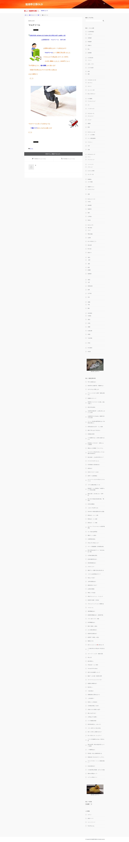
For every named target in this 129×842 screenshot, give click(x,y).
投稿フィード (90, 818)
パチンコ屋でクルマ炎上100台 (94, 728)
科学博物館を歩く (91, 622)
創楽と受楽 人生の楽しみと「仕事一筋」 (96, 494)
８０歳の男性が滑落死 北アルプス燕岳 (96, 769)
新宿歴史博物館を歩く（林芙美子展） (96, 615)
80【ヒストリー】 (91, 199)
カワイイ (90, 86)
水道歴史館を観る (91, 539)
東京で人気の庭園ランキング (94, 672)
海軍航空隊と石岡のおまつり (94, 694)
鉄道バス (90, 252)
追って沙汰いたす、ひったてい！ (95, 735)
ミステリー (90, 34)
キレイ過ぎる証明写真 (92, 531)
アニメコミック (91, 159)
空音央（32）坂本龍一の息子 (94, 709)
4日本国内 (90, 313)
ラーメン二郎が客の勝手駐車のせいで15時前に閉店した (96, 422)
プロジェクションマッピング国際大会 (96, 603)
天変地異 (90, 37)
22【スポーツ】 (91, 113)
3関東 (89, 302)
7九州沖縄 (90, 338)
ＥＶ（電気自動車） (92, 138)
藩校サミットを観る (92, 535)
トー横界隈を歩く (91, 749)
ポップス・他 (90, 174)
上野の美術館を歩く (92, 581)
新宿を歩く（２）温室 (92, 519)
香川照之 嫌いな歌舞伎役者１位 (95, 753)
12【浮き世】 (91, 57)
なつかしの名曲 (91, 170)
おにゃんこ (90, 82)
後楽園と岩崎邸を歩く (92, 683)
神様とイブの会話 (91, 592)
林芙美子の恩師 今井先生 (93, 600)
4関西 (89, 326)
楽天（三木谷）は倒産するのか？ (95, 731)
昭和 (89, 212)
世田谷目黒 (90, 286)
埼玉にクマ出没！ (91, 577)
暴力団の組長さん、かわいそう (94, 724)
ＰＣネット (90, 142)
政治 (89, 71)
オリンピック (90, 116)
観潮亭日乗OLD (34, 4)
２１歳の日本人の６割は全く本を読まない (96, 649)
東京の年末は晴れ (91, 407)
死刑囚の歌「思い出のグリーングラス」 (96, 757)
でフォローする (40, 158)
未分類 (89, 351)
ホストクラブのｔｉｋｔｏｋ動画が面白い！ (96, 761)
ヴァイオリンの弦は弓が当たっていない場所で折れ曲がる (96, 452)
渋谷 (89, 297)
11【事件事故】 (91, 31)
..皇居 (89, 259)
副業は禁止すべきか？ (92, 585)
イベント (90, 60)
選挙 (89, 74)
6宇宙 (89, 343)
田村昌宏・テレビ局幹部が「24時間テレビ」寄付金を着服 (96, 489)
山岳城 (89, 237)
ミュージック (90, 164)
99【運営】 (90, 347)
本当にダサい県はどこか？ (93, 542)
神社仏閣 (90, 245)
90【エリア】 (91, 225)
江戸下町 (90, 293)
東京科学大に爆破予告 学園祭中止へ (96, 385)
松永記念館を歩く (91, 766)
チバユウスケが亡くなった (93, 460)
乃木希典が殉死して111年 (93, 705)
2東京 (89, 279)
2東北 (89, 319)
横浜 (89, 308)
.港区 (89, 263)
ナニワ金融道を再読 (92, 720)
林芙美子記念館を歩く (92, 633)
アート (31, 148)
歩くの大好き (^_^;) (92, 241)
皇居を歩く (90, 468)
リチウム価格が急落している (94, 484)
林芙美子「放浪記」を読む (93, 637)
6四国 (89, 334)
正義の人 (90, 45)
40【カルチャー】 (91, 154)
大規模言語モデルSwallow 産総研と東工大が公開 (96, 417)
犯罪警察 (90, 52)
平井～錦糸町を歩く (92, 381)
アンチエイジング (91, 101)
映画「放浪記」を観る (92, 626)
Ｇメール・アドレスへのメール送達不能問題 (96, 527)
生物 (89, 149)
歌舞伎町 (90, 273)
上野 (89, 282)
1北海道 (89, 315)
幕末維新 (90, 205)
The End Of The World (92, 668)
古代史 (89, 201)
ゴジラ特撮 (90, 181)
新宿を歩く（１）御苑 (92, 522)
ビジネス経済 (90, 67)
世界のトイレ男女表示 (92, 702)
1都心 (89, 257)
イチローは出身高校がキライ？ (94, 574)
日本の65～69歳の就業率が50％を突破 (96, 511)
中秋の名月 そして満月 (93, 664)
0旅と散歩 (90, 227)
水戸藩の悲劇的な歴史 (92, 555)
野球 (89, 127)
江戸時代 (90, 216)
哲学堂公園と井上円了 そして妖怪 (95, 426)
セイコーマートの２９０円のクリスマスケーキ (96, 480)
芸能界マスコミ (91, 186)
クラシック (90, 167)
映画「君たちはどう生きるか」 (94, 430)
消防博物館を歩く (91, 611)
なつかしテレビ (91, 189)
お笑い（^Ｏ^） (91, 64)
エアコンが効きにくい (92, 777)
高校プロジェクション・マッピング (95, 596)
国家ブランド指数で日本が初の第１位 (96, 570)
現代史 (89, 220)
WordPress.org (91, 825)
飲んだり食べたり (91, 93)
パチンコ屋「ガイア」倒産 (93, 618)
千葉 (89, 304)
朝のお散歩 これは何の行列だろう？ (96, 457)
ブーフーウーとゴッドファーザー (95, 679)
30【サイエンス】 (91, 132)
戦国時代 (90, 209)
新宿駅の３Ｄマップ (92, 398)
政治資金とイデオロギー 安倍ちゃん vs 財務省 (96, 443)
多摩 (89, 289)
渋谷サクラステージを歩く (93, 472)
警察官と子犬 (90, 641)
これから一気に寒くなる (93, 507)
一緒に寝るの (90, 690)
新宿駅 (89, 270)
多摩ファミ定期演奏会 (92, 475)
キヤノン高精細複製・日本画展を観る (96, 546)
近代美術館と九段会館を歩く (94, 464)
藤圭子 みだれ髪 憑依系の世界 (95, 676)
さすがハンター (91, 566)
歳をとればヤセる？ (92, 713)
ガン (89, 104)
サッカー (90, 119)
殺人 (89, 49)
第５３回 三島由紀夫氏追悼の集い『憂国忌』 (96, 499)
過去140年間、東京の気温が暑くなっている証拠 (96, 745)
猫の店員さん (90, 661)
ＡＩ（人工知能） (91, 134)
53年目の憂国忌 (91, 504)
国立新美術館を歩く (92, 562)
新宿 (89, 267)
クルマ (89, 230)
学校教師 (90, 41)
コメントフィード (91, 822)
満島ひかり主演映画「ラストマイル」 (96, 448)
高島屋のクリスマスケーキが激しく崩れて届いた (96, 402)
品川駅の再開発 (91, 588)
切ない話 (90, 657)
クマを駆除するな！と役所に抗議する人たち (96, 438)
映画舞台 (90, 179)
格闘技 (89, 123)
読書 (89, 194)
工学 (89, 145)
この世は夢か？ (91, 698)
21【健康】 (90, 98)
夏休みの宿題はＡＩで (92, 773)
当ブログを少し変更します (93, 389)
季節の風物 (90, 234)
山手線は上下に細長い (92, 716)
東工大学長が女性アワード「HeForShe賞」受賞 (96, 551)
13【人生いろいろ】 (92, 80)
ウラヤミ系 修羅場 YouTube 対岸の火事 (96, 740)
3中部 (89, 323)
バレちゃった (90, 607)
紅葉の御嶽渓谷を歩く (92, 559)
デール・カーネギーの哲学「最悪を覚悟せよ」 (96, 394)
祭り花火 (90, 248)
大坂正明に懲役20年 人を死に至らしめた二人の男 (96, 411)
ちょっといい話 (91, 90)
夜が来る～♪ (90, 687)
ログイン (90, 814)
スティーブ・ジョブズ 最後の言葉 (95, 653)
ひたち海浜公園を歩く (92, 629)
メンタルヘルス (91, 108)
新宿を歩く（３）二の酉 (93, 515)
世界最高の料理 (91, 434)
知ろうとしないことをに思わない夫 (96, 644)
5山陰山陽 (90, 330)
